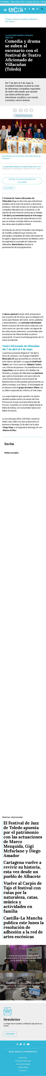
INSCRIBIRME (10, 1034)
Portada (8, 19)
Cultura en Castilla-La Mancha (24, 19)
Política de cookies (23, 1064)
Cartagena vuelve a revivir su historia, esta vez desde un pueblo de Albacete (22, 869)
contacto (23, 1070)
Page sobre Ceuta (17, 2)
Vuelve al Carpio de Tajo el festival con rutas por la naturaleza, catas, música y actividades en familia (22, 897)
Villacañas (8, 188)
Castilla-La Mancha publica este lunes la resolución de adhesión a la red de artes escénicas (23, 927)
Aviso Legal (23, 1058)
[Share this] (21, 110)
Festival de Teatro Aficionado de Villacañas (22, 180)
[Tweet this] (26, 110)
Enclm (39, 167)
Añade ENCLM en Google (23, 116)
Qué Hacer (9, 21)
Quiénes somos (23, 1067)
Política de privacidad (23, 1061)
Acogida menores (32, 2)
